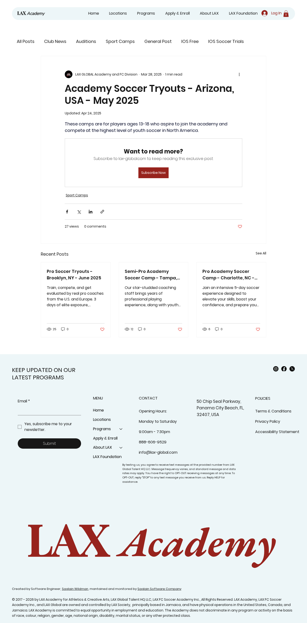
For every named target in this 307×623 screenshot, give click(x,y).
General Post (158, 41)
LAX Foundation (107, 456)
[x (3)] (292, 369)
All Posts (26, 41)
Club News (55, 41)
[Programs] (121, 429)
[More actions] (239, 74)
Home (98, 410)
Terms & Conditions (273, 411)
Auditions (86, 41)
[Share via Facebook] (67, 211)
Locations (102, 419)
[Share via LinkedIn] (90, 211)
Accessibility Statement (277, 432)
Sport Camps (120, 41)
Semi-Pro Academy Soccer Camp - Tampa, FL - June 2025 (151, 274)
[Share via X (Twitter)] (79, 211)
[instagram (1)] (276, 369)
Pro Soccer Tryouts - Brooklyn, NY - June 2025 (74, 274)
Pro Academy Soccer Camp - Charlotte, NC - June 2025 (228, 274)
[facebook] (284, 369)
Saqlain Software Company (159, 589)
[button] (144, 13)
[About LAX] (121, 447)
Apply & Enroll (105, 438)
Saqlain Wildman (75, 589)
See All (261, 253)
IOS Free (190, 41)
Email (24, 401)
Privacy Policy (267, 421)
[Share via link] (102, 211)
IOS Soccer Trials (226, 41)
